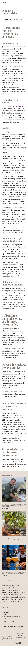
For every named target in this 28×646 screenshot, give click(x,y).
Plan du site (5, 612)
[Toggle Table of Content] (21, 20)
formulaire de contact (15, 106)
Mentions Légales (8, 619)
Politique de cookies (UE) (10, 621)
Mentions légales (21, 640)
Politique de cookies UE (18, 643)
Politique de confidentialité (11, 617)
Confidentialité (20, 637)
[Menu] (25, 2)
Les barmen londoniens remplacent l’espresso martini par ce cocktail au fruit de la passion (14, 572)
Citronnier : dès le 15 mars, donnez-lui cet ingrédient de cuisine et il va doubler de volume (14, 539)
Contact (4, 614)
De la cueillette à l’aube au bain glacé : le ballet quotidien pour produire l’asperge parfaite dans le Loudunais (14, 505)
